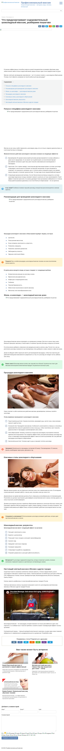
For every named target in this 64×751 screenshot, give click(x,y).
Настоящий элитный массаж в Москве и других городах (22, 102)
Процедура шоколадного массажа (16, 94)
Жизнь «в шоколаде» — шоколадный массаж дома (21, 91)
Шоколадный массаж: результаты (15, 99)
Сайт (40, 709)
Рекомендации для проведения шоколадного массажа (22, 88)
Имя (3, 709)
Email (22, 709)
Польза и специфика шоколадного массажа (18, 86)
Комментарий (6, 715)
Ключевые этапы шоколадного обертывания (19, 97)
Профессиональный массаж (36, 2)
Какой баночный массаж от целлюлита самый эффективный (14, 666)
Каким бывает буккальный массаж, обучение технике (15, 692)
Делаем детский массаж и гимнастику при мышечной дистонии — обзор (42, 666)
